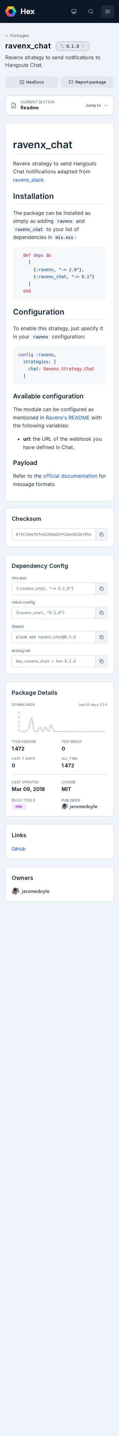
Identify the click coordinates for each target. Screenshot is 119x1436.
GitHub (19, 849)
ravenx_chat (28, 45)
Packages (19, 35)
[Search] (91, 11)
